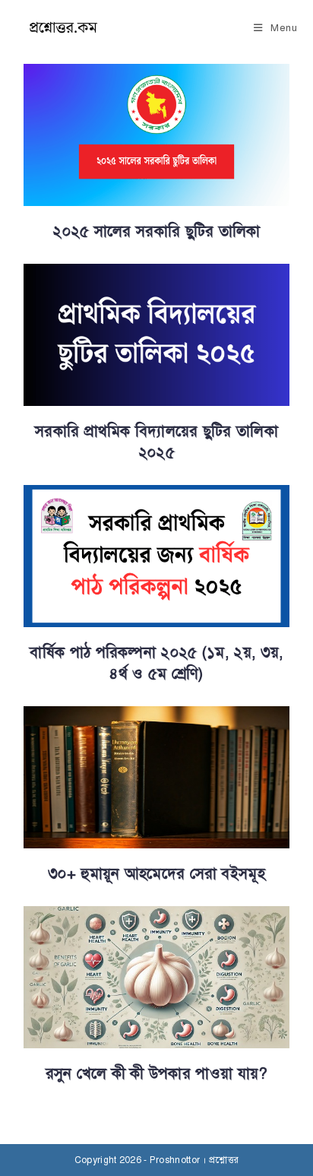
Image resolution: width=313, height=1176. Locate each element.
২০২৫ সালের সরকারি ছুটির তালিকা (156, 231)
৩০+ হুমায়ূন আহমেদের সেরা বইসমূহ (156, 873)
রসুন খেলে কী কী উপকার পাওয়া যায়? (157, 1073)
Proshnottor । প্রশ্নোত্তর (194, 1160)
